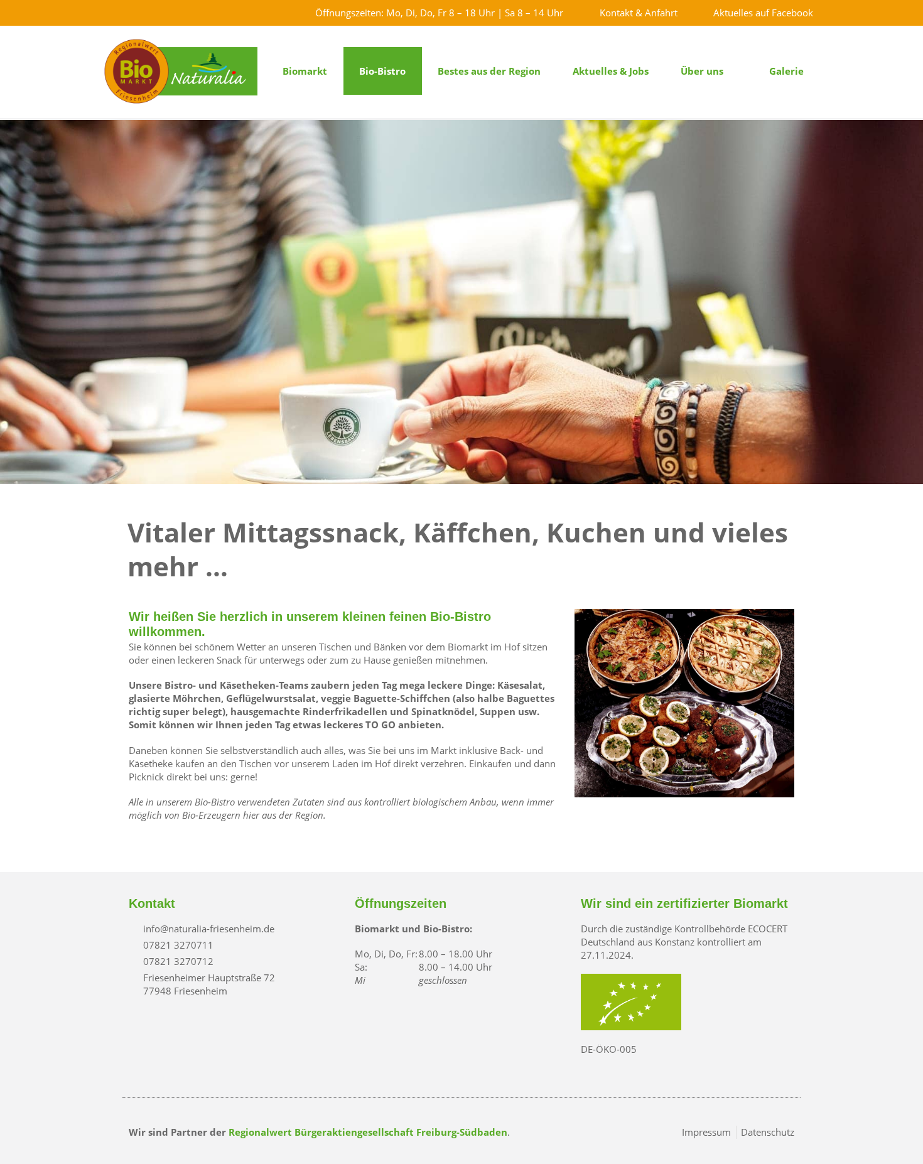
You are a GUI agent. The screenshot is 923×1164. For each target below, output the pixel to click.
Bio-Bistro (382, 71)
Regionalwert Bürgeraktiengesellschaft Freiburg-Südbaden (368, 1132)
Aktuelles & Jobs (611, 71)
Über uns (702, 71)
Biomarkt (305, 71)
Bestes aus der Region (489, 71)
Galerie (786, 71)
